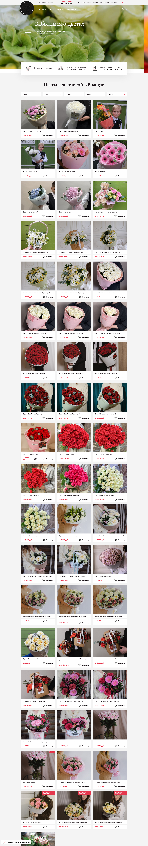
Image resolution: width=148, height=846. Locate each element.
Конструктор (71, 9)
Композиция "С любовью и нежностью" (72, 576)
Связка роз (98, 742)
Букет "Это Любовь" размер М (69, 414)
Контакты (114, 2)
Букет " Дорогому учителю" (32, 131)
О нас (77, 2)
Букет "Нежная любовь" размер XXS (107, 333)
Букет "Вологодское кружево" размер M (73, 822)
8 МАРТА (42, 9)
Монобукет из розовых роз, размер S (107, 782)
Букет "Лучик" (100, 131)
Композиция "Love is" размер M (34, 701)
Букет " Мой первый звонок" (68, 131)
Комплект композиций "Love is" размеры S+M (73, 660)
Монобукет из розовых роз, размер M (72, 782)
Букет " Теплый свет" (30, 659)
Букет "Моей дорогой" (31, 454)
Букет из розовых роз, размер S (69, 495)
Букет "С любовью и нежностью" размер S (37, 576)
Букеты (51, 9)
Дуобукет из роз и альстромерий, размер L (110, 616)
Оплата (89, 2)
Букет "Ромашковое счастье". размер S (108, 252)
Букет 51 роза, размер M (103, 454)
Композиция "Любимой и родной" (70, 742)
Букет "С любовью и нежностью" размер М (109, 536)
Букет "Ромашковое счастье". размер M (36, 293)
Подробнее (65, 44)
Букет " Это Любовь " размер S (105, 414)
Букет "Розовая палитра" (67, 172)
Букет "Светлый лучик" (31, 172)
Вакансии (107, 2)
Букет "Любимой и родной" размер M (108, 701)
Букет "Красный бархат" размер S (106, 373)
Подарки (60, 9)
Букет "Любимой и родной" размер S (35, 742)
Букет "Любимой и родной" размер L (71, 701)
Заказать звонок (67, 1)
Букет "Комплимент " (30, 212)
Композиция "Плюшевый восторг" (106, 212)
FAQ (101, 2)
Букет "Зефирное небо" (103, 576)
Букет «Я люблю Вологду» (32, 822)
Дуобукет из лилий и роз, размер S (71, 536)
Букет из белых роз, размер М (105, 495)
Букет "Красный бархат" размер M (71, 373)
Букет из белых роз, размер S (33, 536)
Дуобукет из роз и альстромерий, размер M (73, 617)
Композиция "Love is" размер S (105, 659)
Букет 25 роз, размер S (31, 495)
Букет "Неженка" (101, 172)
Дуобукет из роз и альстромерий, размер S (38, 616)
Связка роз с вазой (29, 782)
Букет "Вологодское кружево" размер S (108, 822)
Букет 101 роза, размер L (67, 454)
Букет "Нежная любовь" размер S (34, 333)
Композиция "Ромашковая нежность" (35, 252)
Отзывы (83, 2)
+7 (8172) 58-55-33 (65, 3)
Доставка (95, 2)
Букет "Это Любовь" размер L (33, 414)
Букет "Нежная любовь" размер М (106, 293)
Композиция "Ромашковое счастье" (71, 252)
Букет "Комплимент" (66, 212)
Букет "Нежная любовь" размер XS (71, 333)
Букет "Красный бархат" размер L (34, 373)
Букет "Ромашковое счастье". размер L (72, 293)
